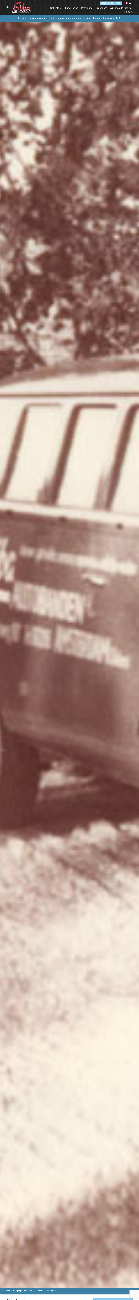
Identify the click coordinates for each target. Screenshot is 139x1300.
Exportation (71, 8)
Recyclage (87, 8)
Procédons (101, 8)
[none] (128, 3)
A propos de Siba (119, 8)
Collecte (54, 8)
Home (9, 1291)
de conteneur (111, 3)
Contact (128, 11)
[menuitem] (128, 3)
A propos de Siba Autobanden (28, 1291)
